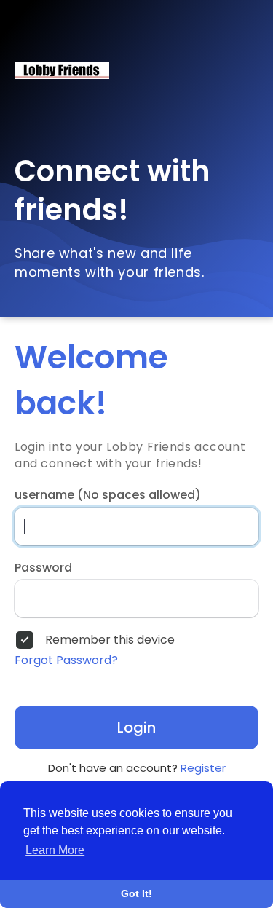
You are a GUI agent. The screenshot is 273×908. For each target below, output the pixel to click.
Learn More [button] (54, 850)
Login (136, 727)
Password (43, 568)
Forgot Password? (66, 660)
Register (203, 767)
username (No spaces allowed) (108, 495)
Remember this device (110, 640)
